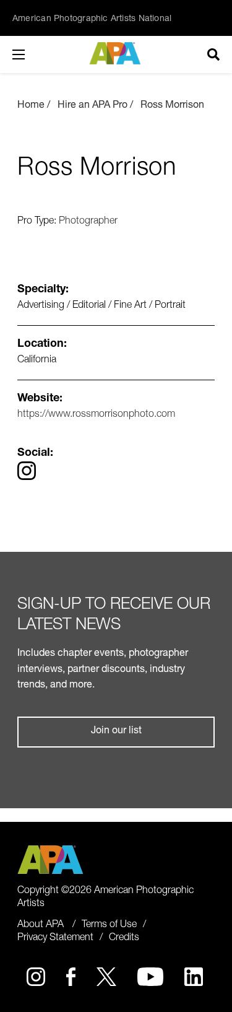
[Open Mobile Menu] (30, 54)
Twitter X (106, 976)
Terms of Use (109, 925)
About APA (40, 925)
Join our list (116, 731)
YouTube (150, 976)
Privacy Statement (55, 938)
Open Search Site (213, 54)
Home (31, 106)
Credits (124, 938)
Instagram (36, 976)
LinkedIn (193, 976)
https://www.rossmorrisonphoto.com (96, 415)
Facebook (70, 976)
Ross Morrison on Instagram (26, 470)
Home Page (116, 53)
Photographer (88, 222)
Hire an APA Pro (92, 106)
